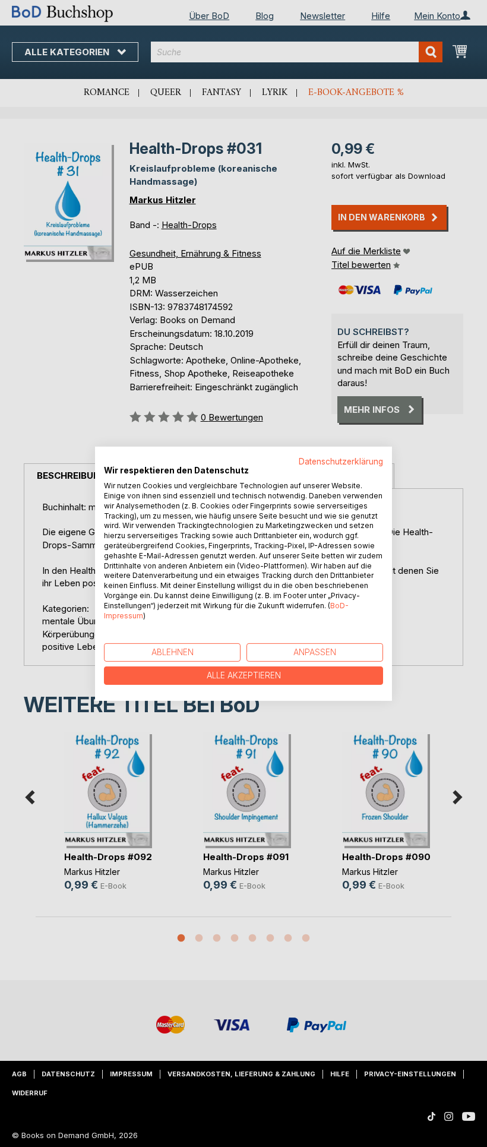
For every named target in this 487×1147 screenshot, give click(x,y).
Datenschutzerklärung (341, 461)
